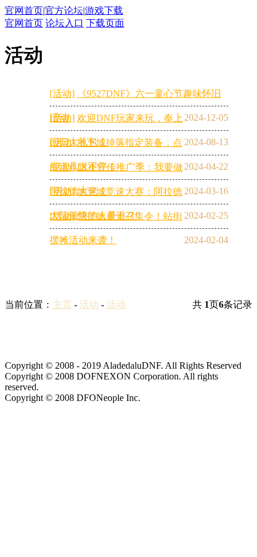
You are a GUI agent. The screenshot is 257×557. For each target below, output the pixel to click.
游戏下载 (104, 10)
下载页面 (105, 23)
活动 (89, 304)
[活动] (62, 93)
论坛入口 (64, 23)
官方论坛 (64, 10)
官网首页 (24, 10)
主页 (62, 304)
